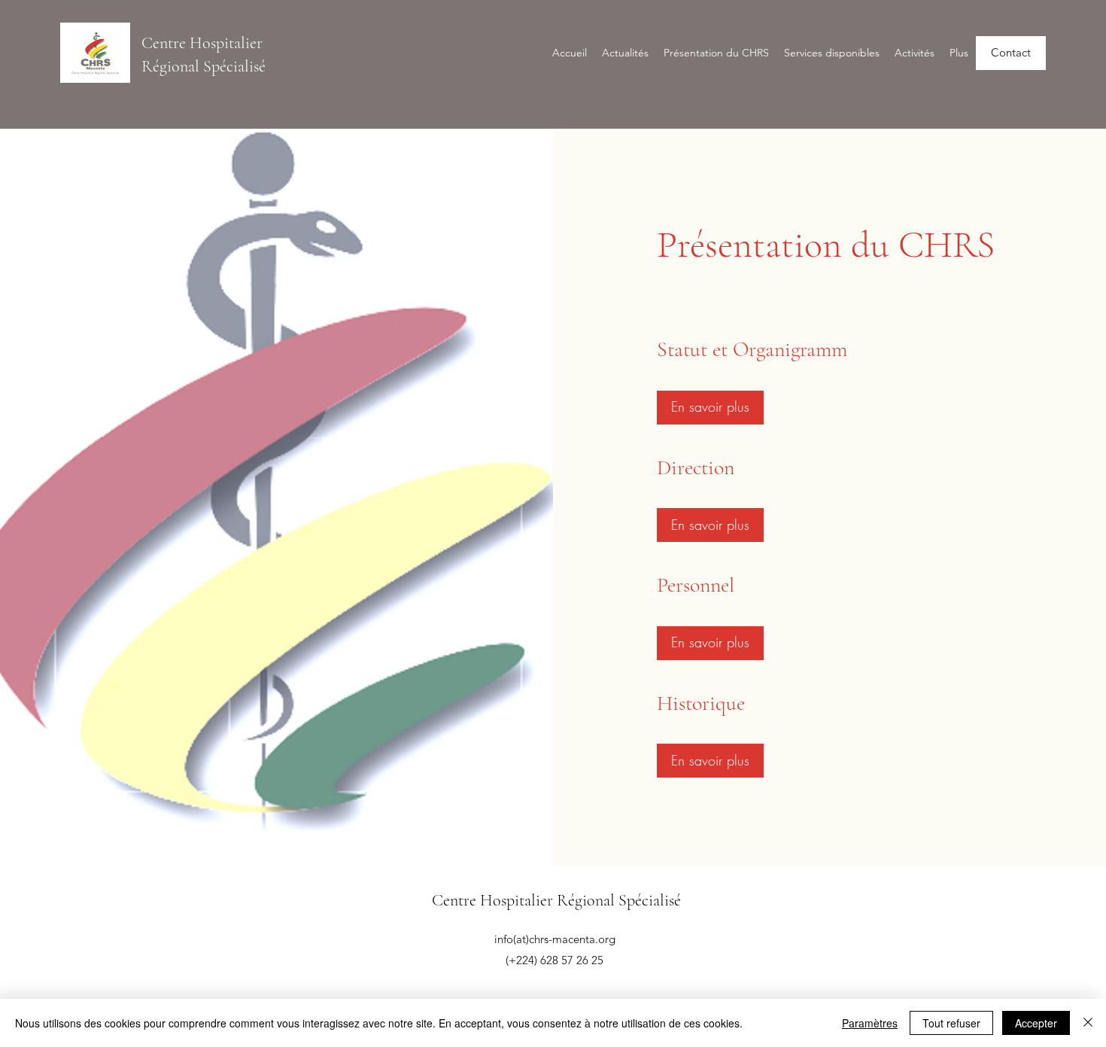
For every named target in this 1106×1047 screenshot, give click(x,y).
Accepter (1036, 1022)
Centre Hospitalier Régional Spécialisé (556, 900)
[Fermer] (1088, 1023)
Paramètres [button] (870, 1022)
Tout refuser (951, 1022)
